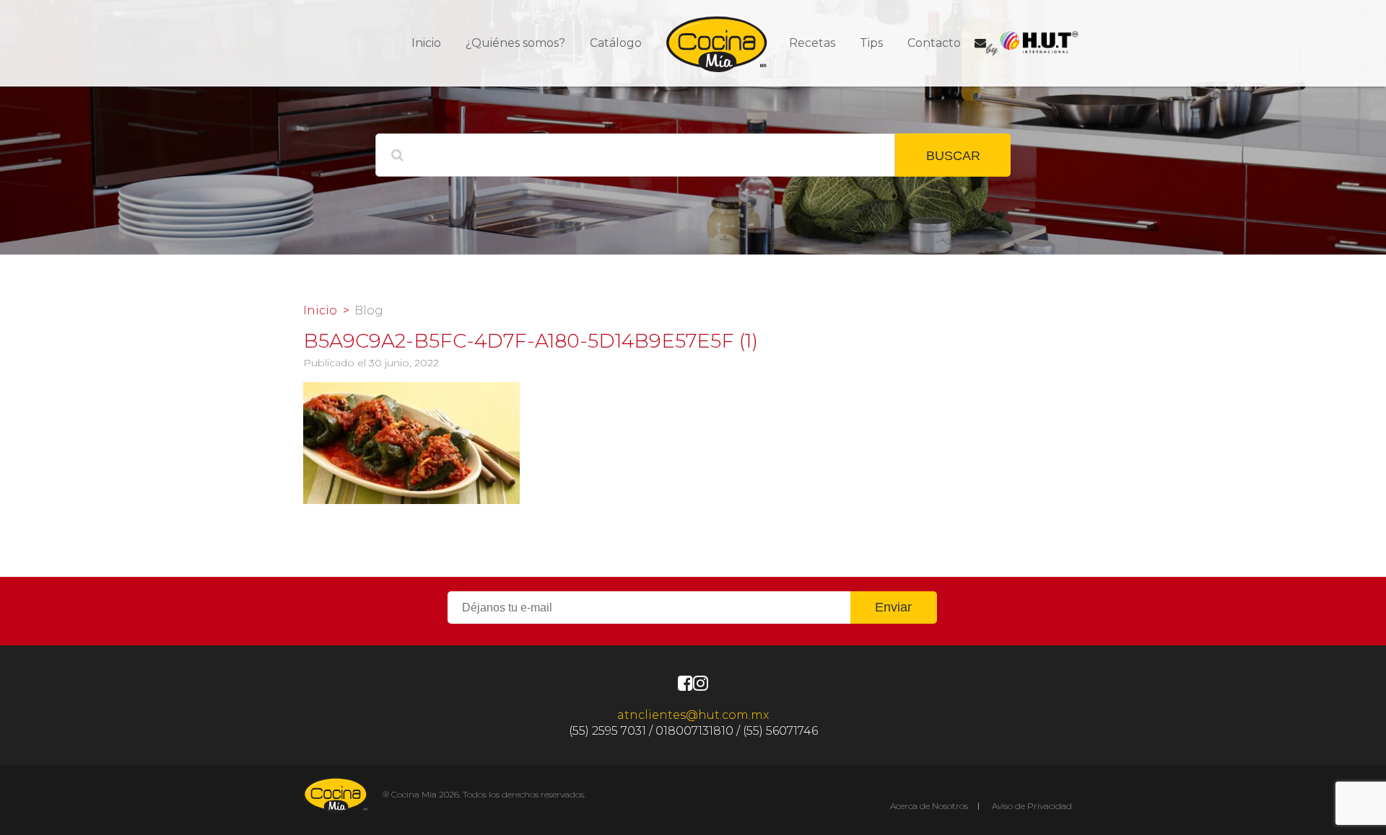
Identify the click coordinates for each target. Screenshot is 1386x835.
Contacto (934, 43)
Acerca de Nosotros (929, 805)
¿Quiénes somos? (515, 43)
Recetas (812, 43)
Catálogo (616, 43)
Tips (871, 43)
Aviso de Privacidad (1032, 805)
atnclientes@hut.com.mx (693, 715)
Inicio (426, 43)
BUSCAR (953, 156)
